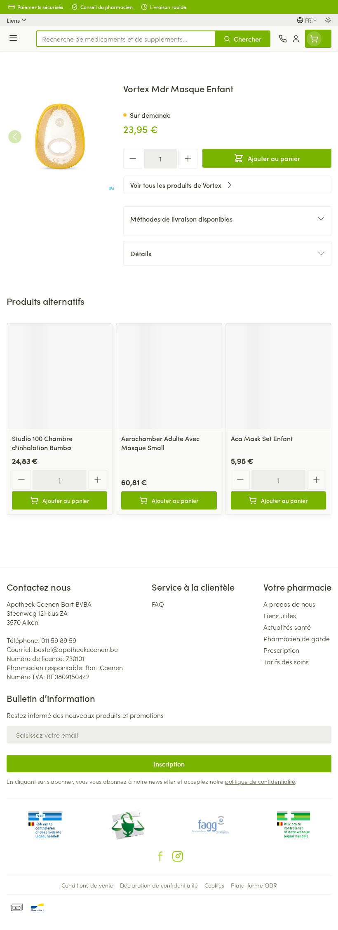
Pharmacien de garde (296, 638)
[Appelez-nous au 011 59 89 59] (283, 39)
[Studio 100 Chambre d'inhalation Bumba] (59, 376)
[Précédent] (14, 136)
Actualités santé (287, 626)
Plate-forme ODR (254, 885)
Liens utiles (279, 615)
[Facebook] (160, 856)
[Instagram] (177, 856)
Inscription (169, 763)
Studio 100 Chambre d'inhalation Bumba (42, 443)
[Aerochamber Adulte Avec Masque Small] (168, 376)
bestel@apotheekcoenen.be (76, 649)
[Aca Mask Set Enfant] (278, 376)
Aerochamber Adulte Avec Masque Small (160, 443)
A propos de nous (289, 603)
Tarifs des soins (286, 661)
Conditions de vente (87, 885)
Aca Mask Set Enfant (262, 438)
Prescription (281, 649)
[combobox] (126, 38)
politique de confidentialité (260, 781)
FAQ (158, 603)
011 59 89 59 (58, 640)
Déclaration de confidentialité (159, 885)
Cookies (214, 885)
